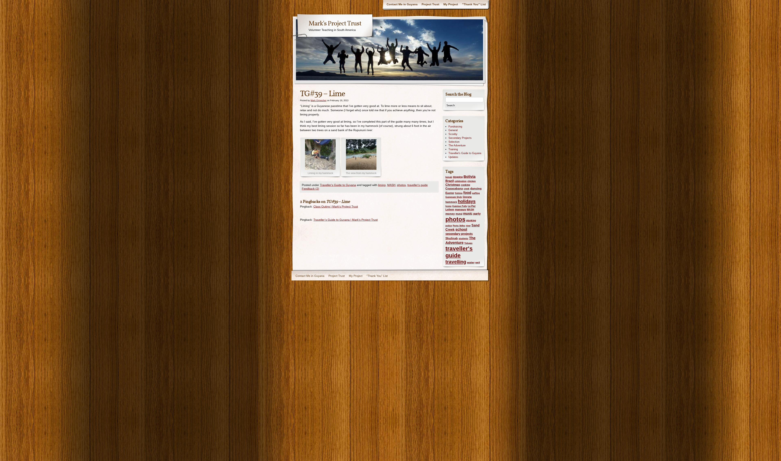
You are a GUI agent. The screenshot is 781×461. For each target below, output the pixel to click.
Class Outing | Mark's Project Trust (335, 206)
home (448, 206)
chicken (471, 181)
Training (453, 149)
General (453, 130)
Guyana (467, 197)
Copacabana (454, 188)
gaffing (476, 193)
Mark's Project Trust (335, 23)
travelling (455, 261)
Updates (453, 157)
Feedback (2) (310, 188)
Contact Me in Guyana (402, 4)
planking (471, 220)
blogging (458, 177)
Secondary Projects (460, 137)
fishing (458, 193)
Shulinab (451, 238)
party (477, 213)
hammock (451, 202)
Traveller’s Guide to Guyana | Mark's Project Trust (345, 219)
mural (459, 213)
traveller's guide (417, 185)
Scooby (452, 134)
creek (466, 188)
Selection (453, 141)
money (450, 213)
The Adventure (457, 145)
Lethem (449, 209)
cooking (465, 185)
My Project (450, 4)
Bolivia (470, 177)
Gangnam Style (453, 197)
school (461, 229)
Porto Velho (459, 225)
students (463, 238)
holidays (467, 201)
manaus (460, 209)
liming (382, 185)
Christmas (452, 184)
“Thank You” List (474, 4)
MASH (391, 185)
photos (401, 185)
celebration (461, 181)
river (468, 225)
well (477, 262)
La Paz (472, 206)
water (470, 262)
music (467, 213)
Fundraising (455, 126)
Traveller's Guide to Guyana (338, 185)
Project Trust (430, 4)
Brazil (449, 181)
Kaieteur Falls (459, 206)
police (448, 225)
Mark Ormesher (318, 100)
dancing (476, 188)
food (467, 192)
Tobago (468, 243)
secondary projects (459, 233)
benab (448, 177)
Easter (449, 193)
